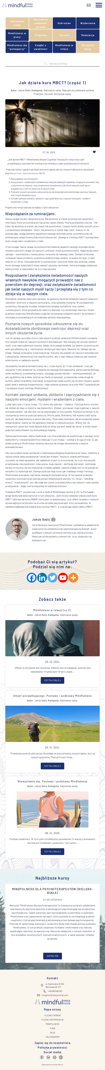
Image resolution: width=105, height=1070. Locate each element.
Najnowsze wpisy (17, 23)
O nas (52, 1028)
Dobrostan (64, 23)
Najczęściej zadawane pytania (40, 23)
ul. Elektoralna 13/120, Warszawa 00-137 (55, 985)
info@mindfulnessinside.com (55, 995)
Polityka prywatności (52, 1047)
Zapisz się (53, 955)
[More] (73, 578)
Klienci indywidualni (52, 1019)
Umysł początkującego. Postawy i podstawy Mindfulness (52, 695)
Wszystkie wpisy (87, 47)
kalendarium (21, 506)
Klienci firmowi (52, 1015)
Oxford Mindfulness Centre (59, 491)
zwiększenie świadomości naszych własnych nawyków (49, 182)
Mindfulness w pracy (17, 35)
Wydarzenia (87, 23)
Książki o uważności (40, 47)
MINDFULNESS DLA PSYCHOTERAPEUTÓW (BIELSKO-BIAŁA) (52, 890)
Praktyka (40, 35)
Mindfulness (52, 1024)
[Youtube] (63, 578)
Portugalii (88, 491)
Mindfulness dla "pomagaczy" (17, 47)
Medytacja (87, 35)
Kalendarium (52, 1037)
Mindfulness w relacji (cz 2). (52, 610)
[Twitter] (52, 578)
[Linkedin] (42, 578)
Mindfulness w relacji (64, 47)
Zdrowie (64, 35)
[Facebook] (32, 578)
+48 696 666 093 (55, 991)
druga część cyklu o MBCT (79, 506)
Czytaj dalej (52, 680)
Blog (52, 1032)
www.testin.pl (58, 1064)
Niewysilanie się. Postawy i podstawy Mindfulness (52, 781)
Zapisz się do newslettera (53, 1042)
